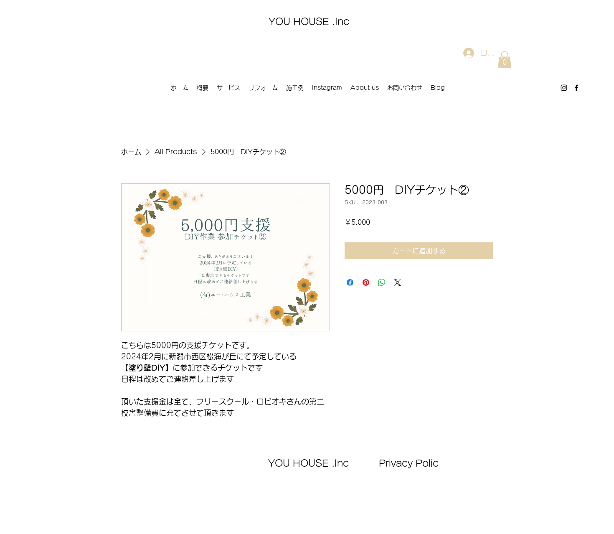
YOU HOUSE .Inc (309, 21)
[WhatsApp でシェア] (382, 282)
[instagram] (564, 88)
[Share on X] (398, 282)
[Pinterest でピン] (366, 282)
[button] (504, 59)
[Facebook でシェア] (350, 282)
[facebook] (576, 88)
